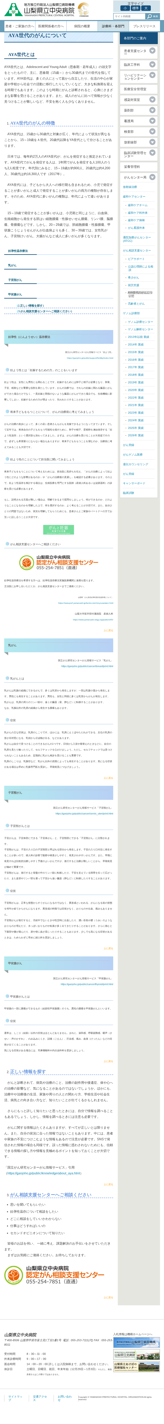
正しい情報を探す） (32, 305)
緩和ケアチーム (138, 205)
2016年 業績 (136, 359)
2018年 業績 (136, 374)
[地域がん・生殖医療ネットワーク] (58, 530)
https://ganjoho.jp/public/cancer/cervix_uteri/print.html (84, 813)
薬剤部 (129, 110)
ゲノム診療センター (140, 321)
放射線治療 (130, 186)
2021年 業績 (136, 405)
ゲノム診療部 (131, 313)
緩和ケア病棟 (136, 220)
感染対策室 (132, 99)
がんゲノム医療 (133, 454)
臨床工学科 (132, 64)
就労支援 (133, 285)
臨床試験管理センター (135, 154)
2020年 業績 (136, 390)
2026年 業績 (136, 435)
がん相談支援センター (137, 250)
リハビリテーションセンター (135, 77)
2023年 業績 (136, 412)
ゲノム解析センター (140, 329)
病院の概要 (82, 26)
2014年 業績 (136, 344)
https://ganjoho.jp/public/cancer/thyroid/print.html (87, 984)
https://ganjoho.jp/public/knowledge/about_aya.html (43, 1173)
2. (18, 305)
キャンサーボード (134, 483)
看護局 (129, 121)
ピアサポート (136, 258)
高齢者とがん (136, 303)
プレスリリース (144, 26)
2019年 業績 (136, 382)
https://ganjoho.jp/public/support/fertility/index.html (90, 358)
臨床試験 (128, 492)
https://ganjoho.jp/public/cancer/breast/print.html (87, 666)
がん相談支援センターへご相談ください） (47, 311)
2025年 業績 (136, 427)
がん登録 (128, 445)
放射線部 (130, 142)
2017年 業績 (136, 367)
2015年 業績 (136, 352)
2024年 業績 (136, 420)
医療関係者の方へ (51, 26)
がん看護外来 (136, 227)
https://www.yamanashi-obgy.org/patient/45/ (93, 620)
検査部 (129, 131)
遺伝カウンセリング (135, 464)
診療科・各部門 (113, 26)
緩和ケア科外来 (138, 212)
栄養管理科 (132, 166)
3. (17, 311)
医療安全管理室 (135, 89)
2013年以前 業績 (138, 336)
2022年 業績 (136, 397)
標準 (135, 8)
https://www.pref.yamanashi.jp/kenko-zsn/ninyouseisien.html (85, 603)
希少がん (133, 277)
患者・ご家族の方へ (19, 26)
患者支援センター (135, 52)
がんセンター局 (135, 177)
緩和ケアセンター (134, 196)
